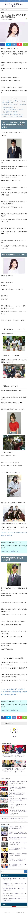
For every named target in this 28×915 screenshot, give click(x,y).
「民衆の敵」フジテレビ (10, 112)
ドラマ (2, 12)
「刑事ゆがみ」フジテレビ (11, 111)
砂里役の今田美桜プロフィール (10, 107)
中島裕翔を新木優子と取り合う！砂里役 (12, 114)
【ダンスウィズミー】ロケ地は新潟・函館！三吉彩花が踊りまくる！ (13, 818)
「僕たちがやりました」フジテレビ (13, 109)
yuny (14, 736)
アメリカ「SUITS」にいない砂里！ (13, 116)
